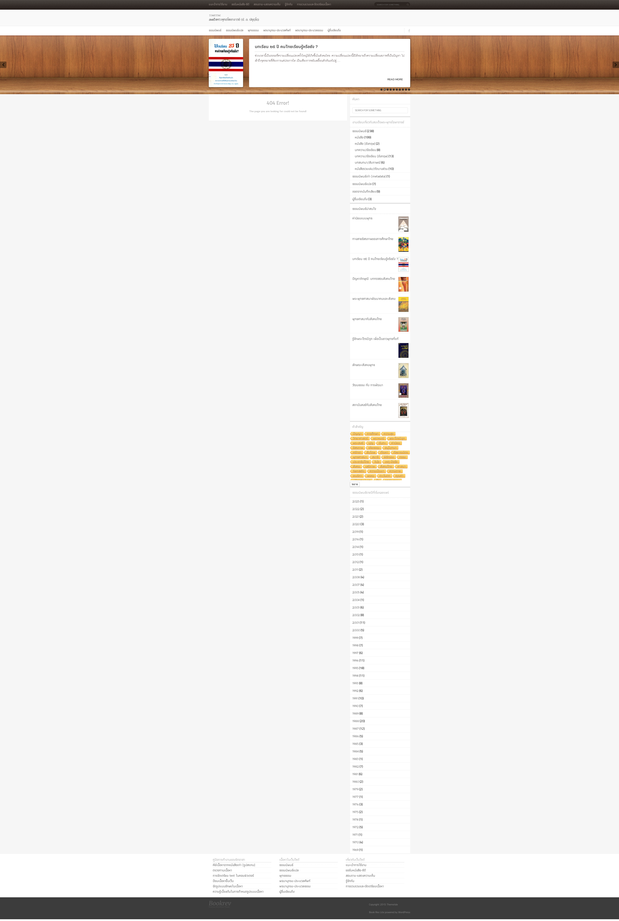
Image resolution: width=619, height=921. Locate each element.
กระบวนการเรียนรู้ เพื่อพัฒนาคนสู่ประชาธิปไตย (295, 46)
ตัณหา (384, 453)
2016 (355, 539)
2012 (355, 562)
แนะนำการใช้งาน (218, 4)
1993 (355, 683)
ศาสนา (402, 467)
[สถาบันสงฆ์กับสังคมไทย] (403, 410)
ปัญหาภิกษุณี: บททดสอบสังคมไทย (373, 278)
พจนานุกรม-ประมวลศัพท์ (277, 30)
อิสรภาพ (358, 448)
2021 (355, 516)
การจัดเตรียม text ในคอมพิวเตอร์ (233, 875)
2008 (356, 577)
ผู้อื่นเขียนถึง (334, 30)
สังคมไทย (386, 467)
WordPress (404, 912)
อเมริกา (357, 476)
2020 (356, 524)
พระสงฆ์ (358, 443)
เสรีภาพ (370, 467)
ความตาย (395, 471)
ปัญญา (357, 434)
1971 (355, 834)
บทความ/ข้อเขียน (365, 149)
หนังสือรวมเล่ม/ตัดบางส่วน (371, 168)
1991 (355, 698)
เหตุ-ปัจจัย (391, 462)
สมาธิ (375, 457)
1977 (355, 796)
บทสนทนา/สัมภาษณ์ (367, 162)
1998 (355, 645)
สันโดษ (371, 453)
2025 (355, 501)
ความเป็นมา (377, 471)
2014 (355, 546)
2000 (356, 630)
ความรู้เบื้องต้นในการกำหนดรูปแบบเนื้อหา (238, 891)
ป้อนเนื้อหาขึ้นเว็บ (223, 880)
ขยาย (355, 484)
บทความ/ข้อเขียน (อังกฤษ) (371, 156)
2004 (356, 599)
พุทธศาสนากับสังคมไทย (367, 319)
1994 (355, 675)
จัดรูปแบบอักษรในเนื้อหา (228, 886)
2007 (356, 584)
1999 (355, 637)
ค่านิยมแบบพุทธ (362, 218)
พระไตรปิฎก (397, 439)
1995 (355, 668)
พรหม (370, 476)
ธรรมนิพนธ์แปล (234, 30)
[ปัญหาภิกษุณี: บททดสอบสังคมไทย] (403, 284)
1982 (355, 766)
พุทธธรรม (253, 30)
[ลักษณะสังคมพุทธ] (403, 370)
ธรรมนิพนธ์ (215, 30)
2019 (355, 531)
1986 (355, 736)
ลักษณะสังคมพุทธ (363, 364)
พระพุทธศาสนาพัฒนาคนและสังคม (374, 298)
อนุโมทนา (391, 448)
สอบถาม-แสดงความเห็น (267, 4)
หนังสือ (359, 137)
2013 (355, 554)
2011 (355, 569)
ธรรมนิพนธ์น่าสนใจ (364, 208)
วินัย (377, 462)
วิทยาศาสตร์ (360, 439)
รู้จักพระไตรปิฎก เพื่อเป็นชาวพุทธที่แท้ (375, 338)
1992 (355, 690)
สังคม (356, 467)
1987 (355, 728)
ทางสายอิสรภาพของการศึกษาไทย (372, 238)
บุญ (371, 443)
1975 (355, 811)
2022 (356, 509)
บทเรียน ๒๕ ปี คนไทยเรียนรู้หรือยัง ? (375, 258)
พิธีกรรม (389, 457)
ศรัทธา (357, 453)
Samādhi (358, 471)
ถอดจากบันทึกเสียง (364, 191)
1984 (355, 751)
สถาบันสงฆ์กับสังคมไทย (367, 404)
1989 (355, 713)
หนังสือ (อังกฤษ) (365, 143)
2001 (355, 622)
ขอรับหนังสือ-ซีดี (240, 4)
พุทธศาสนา (360, 457)
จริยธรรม (374, 448)
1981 (355, 774)
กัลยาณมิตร (400, 453)
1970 (355, 842)
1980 (355, 781)
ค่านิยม (395, 443)
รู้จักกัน (288, 4)
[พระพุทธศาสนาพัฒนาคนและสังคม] (403, 304)
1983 (355, 758)
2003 (356, 607)
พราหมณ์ (378, 439)
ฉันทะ (382, 443)
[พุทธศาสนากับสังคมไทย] (403, 324)
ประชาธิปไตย (361, 462)
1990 (355, 705)
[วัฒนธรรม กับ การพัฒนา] (403, 390)
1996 (355, 660)
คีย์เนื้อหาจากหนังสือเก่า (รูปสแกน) (234, 864)
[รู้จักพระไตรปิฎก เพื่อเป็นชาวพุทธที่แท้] (403, 350)
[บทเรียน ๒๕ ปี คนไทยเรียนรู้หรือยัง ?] (403, 264)
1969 (355, 849)
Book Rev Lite (376, 912)
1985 (355, 743)
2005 (356, 592)
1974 (355, 819)
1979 (355, 789)
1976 (355, 804)
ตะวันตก (385, 476)
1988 (355, 721)
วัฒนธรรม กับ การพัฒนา (367, 385)
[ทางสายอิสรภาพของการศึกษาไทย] (403, 244)
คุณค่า (399, 476)
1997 (355, 652)
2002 (356, 615)
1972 (355, 827)
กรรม (402, 457)
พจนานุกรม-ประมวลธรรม (309, 30)
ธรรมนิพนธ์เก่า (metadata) (369, 176)
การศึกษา (372, 434)
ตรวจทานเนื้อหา (222, 870)
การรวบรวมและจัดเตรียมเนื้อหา (314, 4)
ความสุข (389, 434)
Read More (395, 79)
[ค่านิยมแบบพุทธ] (403, 224)
